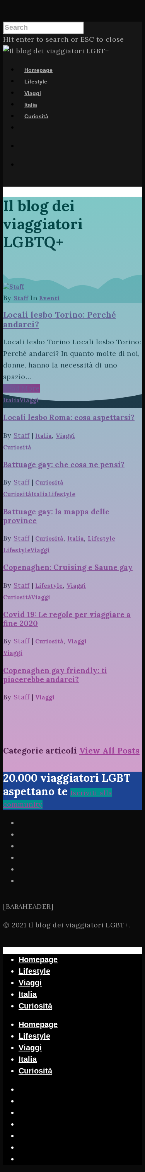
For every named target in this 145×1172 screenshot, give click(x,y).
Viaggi (32, 93)
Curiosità (36, 116)
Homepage (38, 70)
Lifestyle (35, 81)
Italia (30, 105)
